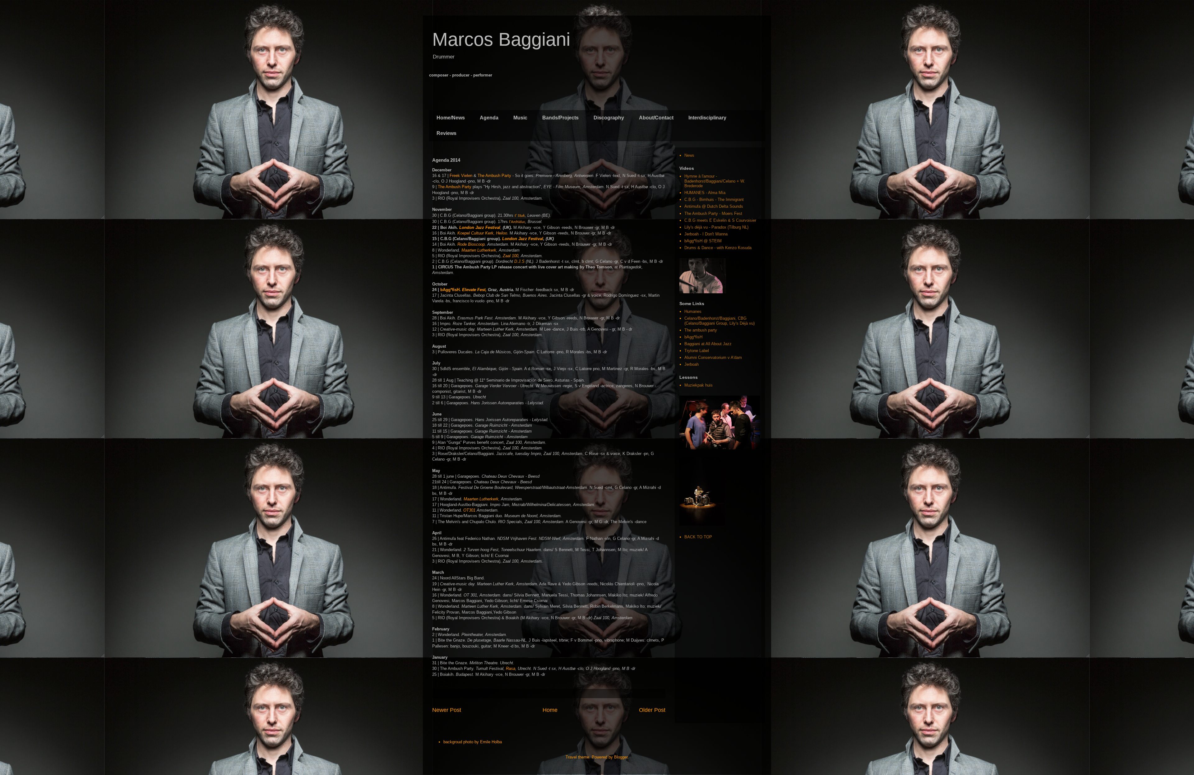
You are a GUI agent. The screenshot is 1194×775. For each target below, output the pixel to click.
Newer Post (446, 710)
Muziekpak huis (698, 385)
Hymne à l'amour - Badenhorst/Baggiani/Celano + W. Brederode (714, 181)
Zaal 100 (510, 255)
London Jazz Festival (479, 227)
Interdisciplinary (707, 117)
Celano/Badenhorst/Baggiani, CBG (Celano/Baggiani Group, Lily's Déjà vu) (719, 321)
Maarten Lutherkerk (478, 250)
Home (550, 710)
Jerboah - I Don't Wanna (706, 234)
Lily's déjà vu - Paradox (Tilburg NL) (716, 227)
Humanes (692, 311)
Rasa (510, 668)
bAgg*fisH (450, 289)
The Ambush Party (494, 175)
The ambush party (700, 330)
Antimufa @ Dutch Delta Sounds (713, 206)
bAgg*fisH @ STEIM (703, 241)
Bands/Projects (560, 117)
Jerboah (691, 364)
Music (520, 117)
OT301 (469, 510)
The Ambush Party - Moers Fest (713, 213)
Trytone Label (696, 350)
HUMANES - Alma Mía (704, 192)
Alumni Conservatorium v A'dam (713, 357)
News (689, 155)
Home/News (451, 117)
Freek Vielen (461, 175)
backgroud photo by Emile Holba (472, 742)
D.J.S (519, 261)
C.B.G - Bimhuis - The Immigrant (714, 199)
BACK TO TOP (698, 537)
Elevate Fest (473, 289)
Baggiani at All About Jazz (708, 343)
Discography (609, 117)
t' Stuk (520, 216)
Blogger (620, 757)
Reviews (446, 133)
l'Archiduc (517, 222)
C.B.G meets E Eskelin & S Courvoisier (720, 220)
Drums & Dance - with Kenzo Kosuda (718, 247)
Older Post (652, 710)
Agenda (489, 117)
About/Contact (656, 117)
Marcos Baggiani (501, 39)
